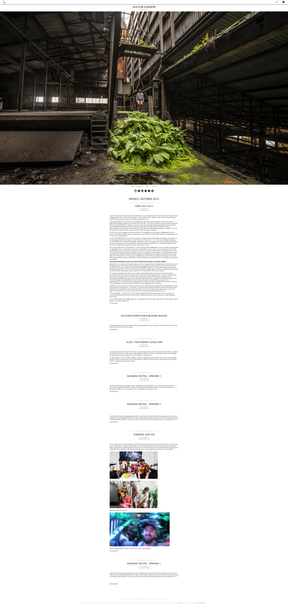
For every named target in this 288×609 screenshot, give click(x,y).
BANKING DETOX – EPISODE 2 (144, 404)
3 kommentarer (144, 209)
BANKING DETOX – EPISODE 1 (144, 563)
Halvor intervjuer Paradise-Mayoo (144, 315)
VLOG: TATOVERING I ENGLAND (144, 342)
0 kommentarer (144, 318)
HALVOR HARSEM (144, 7)
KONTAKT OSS (154, 599)
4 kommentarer (144, 345)
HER (175, 387)
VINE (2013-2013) (144, 206)
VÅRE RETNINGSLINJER (128, 599)
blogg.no (179, 602)
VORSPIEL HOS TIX (144, 434)
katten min (154, 240)
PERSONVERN (139, 599)
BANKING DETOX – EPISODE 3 (144, 376)
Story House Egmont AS (200, 602)
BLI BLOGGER (162, 599)
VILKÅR (146, 599)
